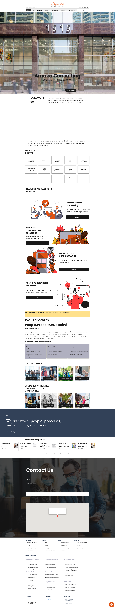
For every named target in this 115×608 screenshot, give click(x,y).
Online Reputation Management (33, 567)
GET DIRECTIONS (31, 603)
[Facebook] (78, 10)
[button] (33, 10)
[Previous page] (49, 454)
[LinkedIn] (80, 10)
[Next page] (66, 454)
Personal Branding (31, 569)
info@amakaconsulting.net (31, 7)
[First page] (46, 454)
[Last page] (68, 454)
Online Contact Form (68, 603)
